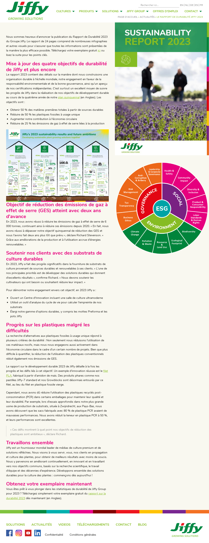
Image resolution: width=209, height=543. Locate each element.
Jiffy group (136, 11)
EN (181, 5)
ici (99, 50)
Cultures (63, 11)
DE (191, 5)
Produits (86, 11)
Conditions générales (83, 534)
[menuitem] (64, 11)
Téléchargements (93, 524)
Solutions (110, 11)
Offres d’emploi (165, 11)
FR (201, 5)
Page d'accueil (128, 17)
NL (186, 5)
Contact (191, 11)
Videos (64, 524)
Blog (142, 524)
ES (196, 5)
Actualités (147, 17)
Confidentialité (54, 534)
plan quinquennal (69, 97)
